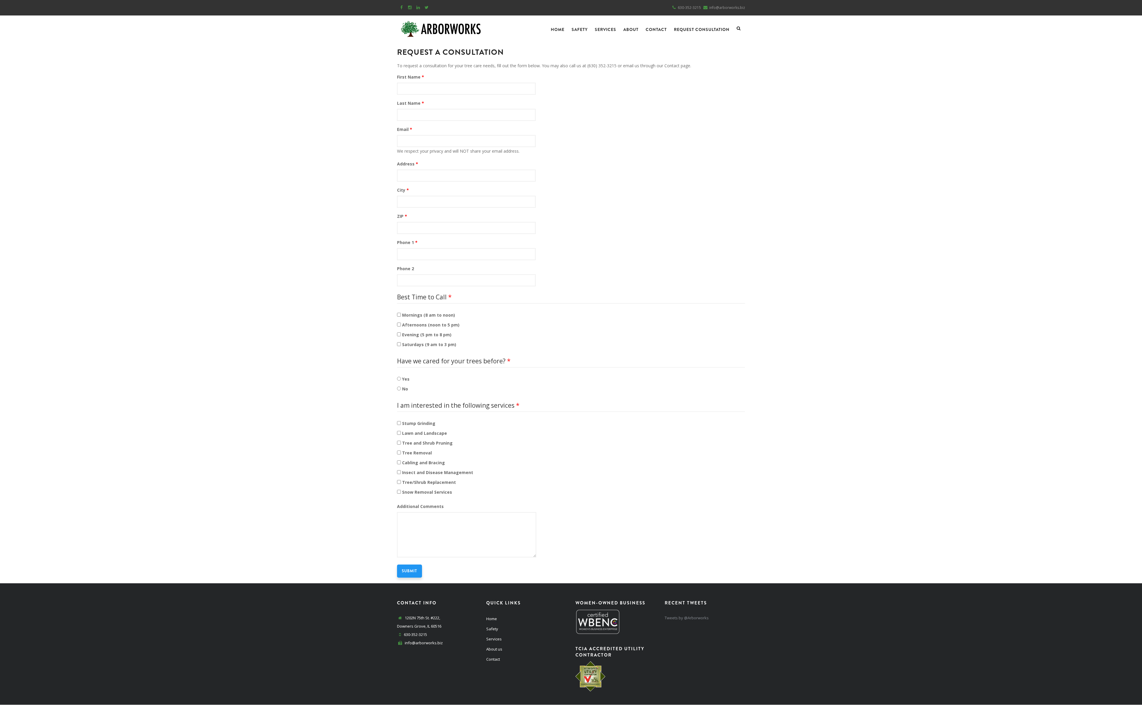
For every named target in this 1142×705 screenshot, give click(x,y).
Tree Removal (417, 453)
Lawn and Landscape (424, 433)
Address (406, 164)
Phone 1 (405, 242)
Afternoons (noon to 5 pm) (430, 325)
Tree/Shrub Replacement (429, 482)
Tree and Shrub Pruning (427, 443)
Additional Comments (420, 506)
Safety (580, 29)
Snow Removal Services (427, 492)
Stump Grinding (418, 423)
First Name (409, 77)
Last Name (409, 103)
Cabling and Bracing (423, 462)
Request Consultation (702, 29)
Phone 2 (405, 268)
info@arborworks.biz (423, 642)
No (405, 389)
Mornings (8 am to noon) (428, 315)
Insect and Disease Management (437, 472)
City (401, 190)
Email (403, 129)
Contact (656, 29)
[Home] (440, 27)
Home (557, 29)
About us (494, 649)
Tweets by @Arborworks (687, 617)
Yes (406, 379)
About (631, 29)
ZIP (400, 216)
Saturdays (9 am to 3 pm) (429, 344)
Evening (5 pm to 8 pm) (426, 334)
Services (605, 29)
